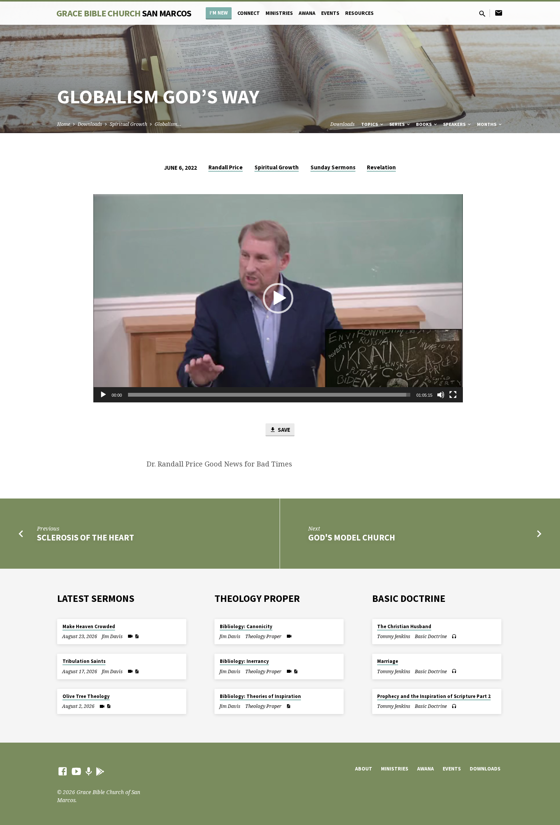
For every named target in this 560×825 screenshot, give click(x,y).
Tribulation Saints (84, 661)
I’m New (219, 13)
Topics (370, 124)
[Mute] (441, 395)
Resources (359, 13)
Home (63, 124)
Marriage (387, 661)
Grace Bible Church (123, 13)
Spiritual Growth (128, 124)
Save (283, 429)
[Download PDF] (136, 636)
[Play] (103, 395)
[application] (278, 298)
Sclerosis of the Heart (85, 537)
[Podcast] (88, 771)
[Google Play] (100, 771)
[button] (278, 298)
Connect (248, 13)
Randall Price (225, 167)
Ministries (279, 13)
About (363, 768)
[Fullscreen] (453, 395)
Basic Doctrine (431, 636)
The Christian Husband (404, 626)
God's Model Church (351, 537)
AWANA (307, 13)
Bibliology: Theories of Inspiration (260, 696)
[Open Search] (482, 13)
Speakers (455, 124)
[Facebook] (62, 771)
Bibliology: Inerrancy (244, 661)
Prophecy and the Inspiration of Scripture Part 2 (434, 696)
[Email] (498, 12)
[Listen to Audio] (453, 636)
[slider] (269, 395)
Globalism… (168, 124)
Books (424, 124)
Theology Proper (263, 636)
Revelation (381, 167)
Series (397, 124)
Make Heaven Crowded (88, 626)
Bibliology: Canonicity (246, 626)
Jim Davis (112, 636)
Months (487, 124)
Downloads (90, 124)
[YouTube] (76, 771)
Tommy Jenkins (393, 636)
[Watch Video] (130, 636)
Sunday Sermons (332, 167)
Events (330, 13)
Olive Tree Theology (86, 696)
